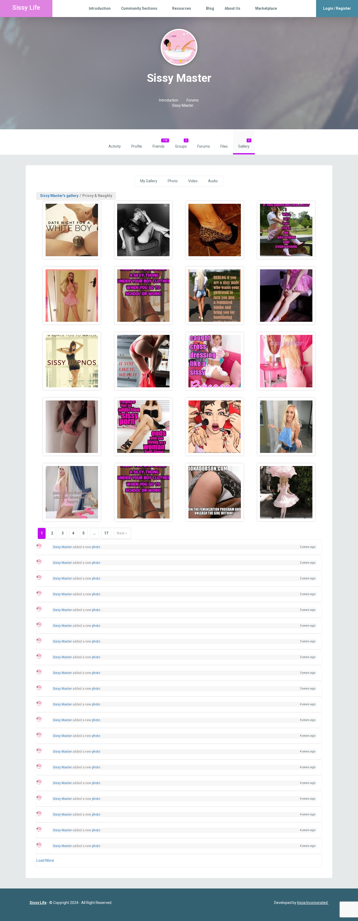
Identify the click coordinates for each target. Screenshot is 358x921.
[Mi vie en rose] (286, 361)
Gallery (244, 143)
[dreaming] (143, 230)
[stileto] (214, 230)
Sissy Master (62, 547)
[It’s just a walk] (214, 295)
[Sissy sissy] (214, 361)
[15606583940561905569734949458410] (71, 361)
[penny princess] (71, 295)
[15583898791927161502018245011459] (214, 492)
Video (193, 181)
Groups (181, 143)
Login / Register (337, 8)
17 (106, 533)
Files (224, 146)
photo (96, 547)
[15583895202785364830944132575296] (143, 492)
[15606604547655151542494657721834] (286, 492)
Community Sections (139, 8)
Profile (136, 146)
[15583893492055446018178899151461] (286, 427)
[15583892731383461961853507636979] (214, 427)
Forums (203, 146)
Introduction (100, 8)
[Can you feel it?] (286, 295)
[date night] (71, 230)
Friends (160, 143)
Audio (213, 181)
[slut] (286, 230)
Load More (45, 860)
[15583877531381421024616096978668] (71, 427)
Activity (115, 146)
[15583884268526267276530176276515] (143, 427)
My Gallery (148, 181)
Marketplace (266, 8)
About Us (232, 8)
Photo (173, 181)
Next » (122, 533)
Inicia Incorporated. (312, 903)
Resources (181, 8)
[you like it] (143, 361)
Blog (210, 8)
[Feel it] (143, 295)
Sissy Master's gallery (59, 196)
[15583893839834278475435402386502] (71, 492)
